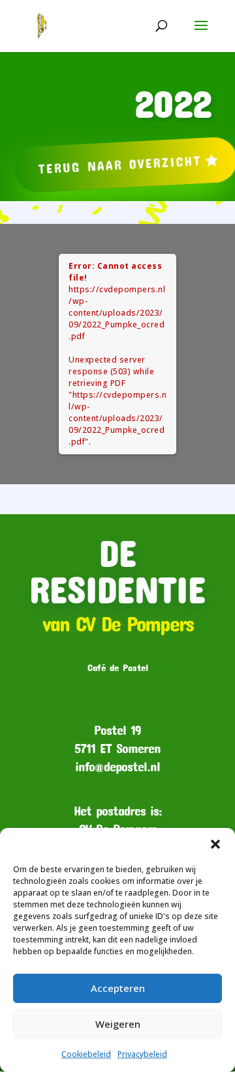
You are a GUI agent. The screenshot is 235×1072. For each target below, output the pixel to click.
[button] (215, 844)
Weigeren (117, 1023)
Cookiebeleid (86, 1054)
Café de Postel (117, 667)
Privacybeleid (142, 1054)
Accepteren (118, 988)
